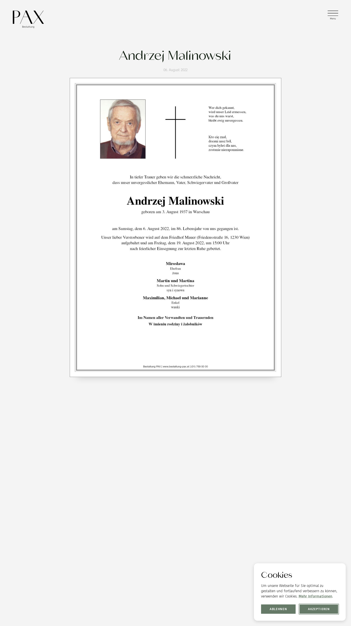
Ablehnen (278, 609)
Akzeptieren (319, 609)
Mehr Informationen (315, 596)
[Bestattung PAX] (28, 19)
